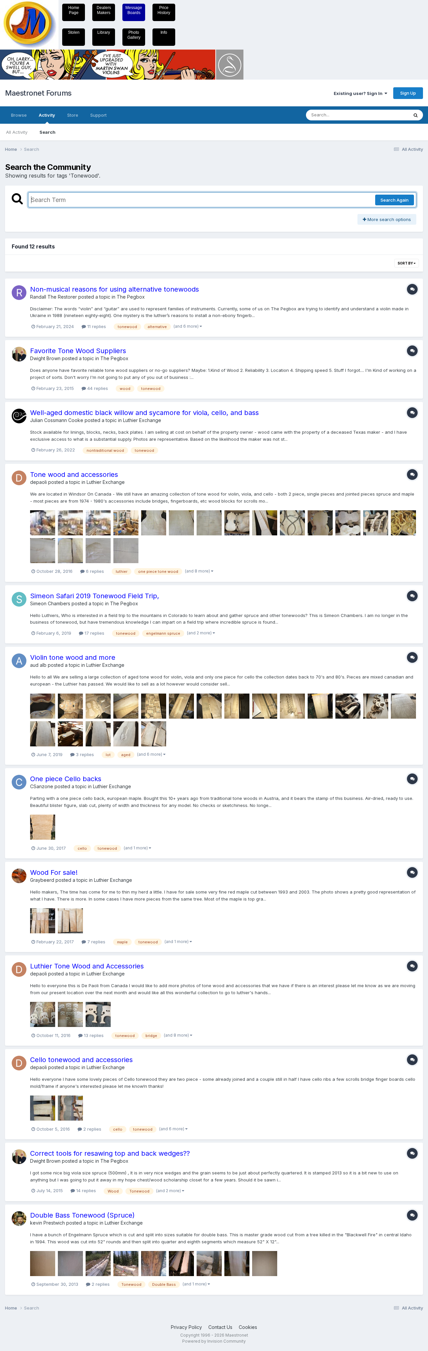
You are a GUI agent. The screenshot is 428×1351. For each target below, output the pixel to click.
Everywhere (387, 114)
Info (163, 32)
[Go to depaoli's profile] (19, 478)
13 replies (93, 1035)
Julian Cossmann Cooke (56, 420)
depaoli (38, 482)
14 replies (85, 1190)
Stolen (74, 32)
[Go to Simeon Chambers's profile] (19, 599)
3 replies (84, 754)
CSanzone (41, 786)
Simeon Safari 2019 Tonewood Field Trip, (94, 596)
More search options (388, 219)
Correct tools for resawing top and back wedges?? (110, 1153)
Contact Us (220, 1327)
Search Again (395, 200)
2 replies (91, 1129)
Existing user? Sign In (359, 93)
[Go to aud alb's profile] (19, 660)
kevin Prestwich (47, 1223)
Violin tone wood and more (72, 657)
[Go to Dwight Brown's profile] (19, 354)
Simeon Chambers (50, 603)
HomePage (73, 10)
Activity (47, 115)
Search (47, 132)
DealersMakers (104, 10)
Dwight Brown (45, 358)
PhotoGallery (133, 35)
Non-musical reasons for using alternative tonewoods (114, 289)
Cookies (248, 1327)
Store (72, 115)
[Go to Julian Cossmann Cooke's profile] (19, 416)
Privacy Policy (186, 1327)
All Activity (16, 132)
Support (98, 115)
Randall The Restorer (53, 297)
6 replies (94, 571)
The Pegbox (131, 297)
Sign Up (408, 93)
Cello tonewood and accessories (81, 1060)
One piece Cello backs (65, 779)
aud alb (38, 665)
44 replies (97, 388)
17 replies (93, 633)
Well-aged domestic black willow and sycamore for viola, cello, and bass (144, 413)
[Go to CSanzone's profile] (19, 782)
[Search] (415, 115)
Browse (19, 115)
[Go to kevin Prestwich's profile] (19, 1218)
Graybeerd (42, 880)
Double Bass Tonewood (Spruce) (82, 1215)
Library (103, 32)
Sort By (406, 263)
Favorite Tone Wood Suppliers (78, 351)
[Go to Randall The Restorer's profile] (19, 292)
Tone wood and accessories (74, 475)
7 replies (95, 941)
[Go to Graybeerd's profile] (19, 875)
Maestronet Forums (38, 93)
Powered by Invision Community (214, 1341)
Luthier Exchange (142, 420)
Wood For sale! (54, 872)
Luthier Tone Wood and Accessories (87, 966)
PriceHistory (163, 10)
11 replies (96, 326)
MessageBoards (133, 10)
